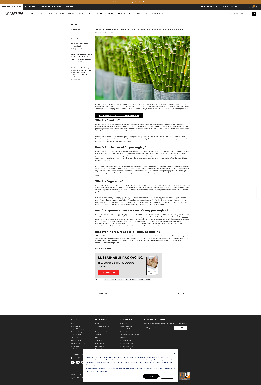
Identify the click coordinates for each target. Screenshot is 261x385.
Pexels (108, 248)
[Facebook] (73, 362)
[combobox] (240, 14)
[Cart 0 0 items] (253, 7)
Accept (151, 376)
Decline (167, 376)
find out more (178, 238)
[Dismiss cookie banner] (174, 353)
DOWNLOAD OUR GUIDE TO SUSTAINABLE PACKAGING (119, 116)
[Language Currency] (257, 7)
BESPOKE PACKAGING (11, 6)
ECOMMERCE (31, 6)
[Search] (242, 14)
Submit (180, 328)
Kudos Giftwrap (103, 236)
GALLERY (69, 6)
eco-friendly (135, 104)
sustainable (155, 126)
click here (153, 240)
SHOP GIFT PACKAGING (51, 6)
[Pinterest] (78, 362)
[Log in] (249, 7)
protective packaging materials (107, 200)
